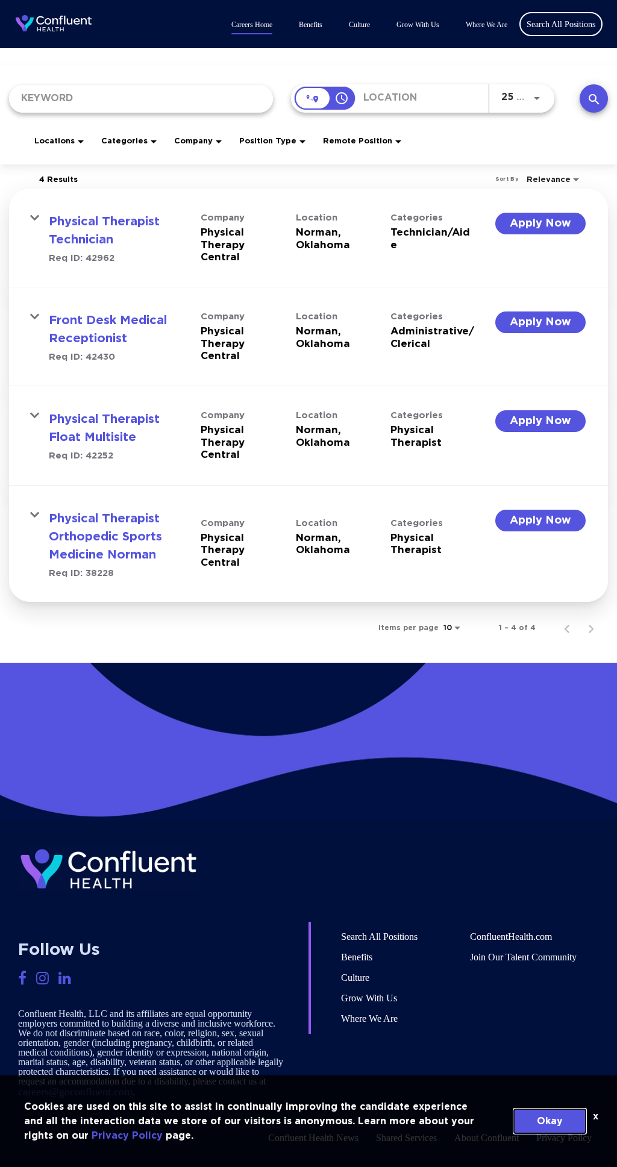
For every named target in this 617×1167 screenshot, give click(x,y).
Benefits (310, 24)
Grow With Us (417, 24)
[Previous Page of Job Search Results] (567, 628)
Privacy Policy (127, 1135)
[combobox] (141, 98)
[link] (308, 238)
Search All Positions (379, 936)
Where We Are (486, 24)
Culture (359, 24)
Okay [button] (550, 1121)
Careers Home (251, 24)
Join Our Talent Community (523, 957)
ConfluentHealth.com (511, 936)
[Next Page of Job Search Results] (591, 628)
